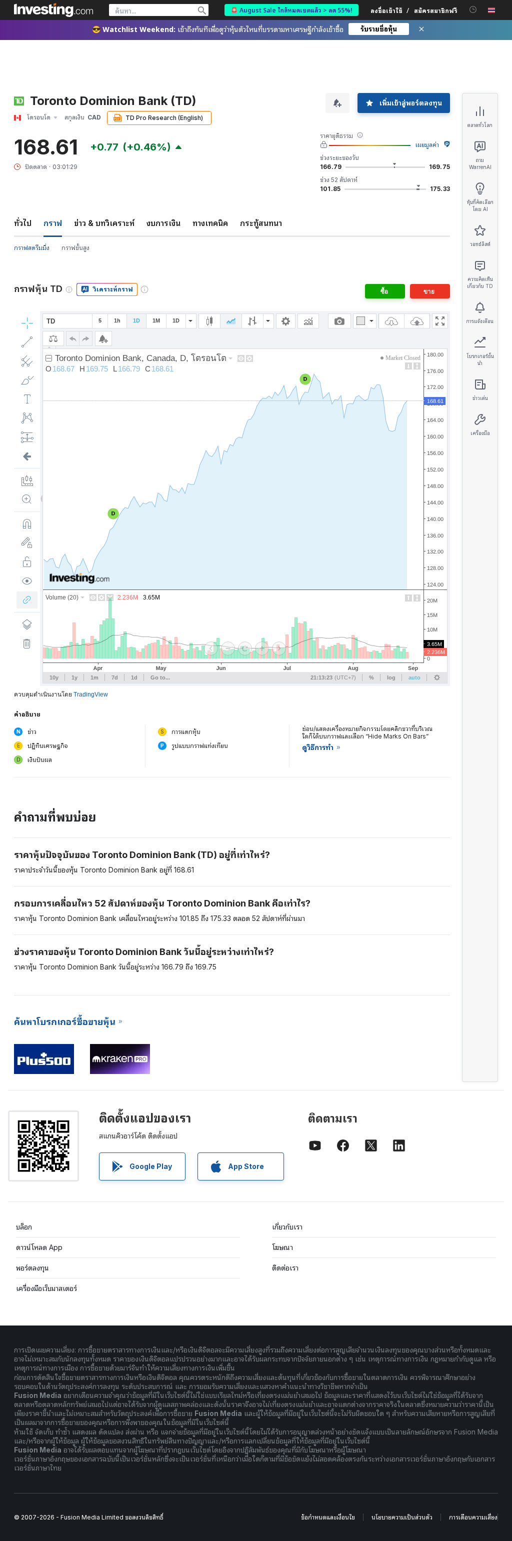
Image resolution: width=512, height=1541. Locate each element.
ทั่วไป (23, 223)
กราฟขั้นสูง (76, 248)
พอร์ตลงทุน (32, 1268)
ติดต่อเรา (285, 1268)
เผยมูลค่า (427, 144)
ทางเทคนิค (210, 223)
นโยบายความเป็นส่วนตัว (402, 1517)
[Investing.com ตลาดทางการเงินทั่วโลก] (53, 10)
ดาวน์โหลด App (39, 1247)
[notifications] (473, 9)
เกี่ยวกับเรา (287, 1226)
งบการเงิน (163, 223)
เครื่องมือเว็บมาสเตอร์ (46, 1288)
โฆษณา (282, 1247)
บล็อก (24, 1226)
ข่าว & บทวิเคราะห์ (104, 223)
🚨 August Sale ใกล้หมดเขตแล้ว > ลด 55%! (291, 9)
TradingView (91, 694)
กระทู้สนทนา (261, 223)
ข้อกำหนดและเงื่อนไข (328, 1517)
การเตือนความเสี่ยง (473, 1517)
